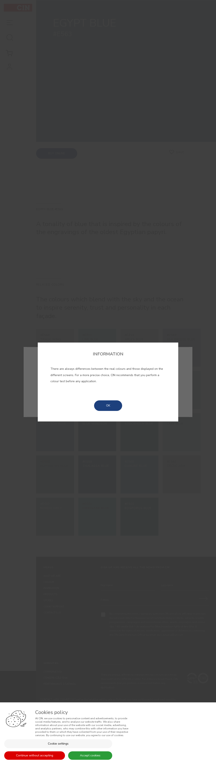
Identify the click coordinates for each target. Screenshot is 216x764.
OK (108, 406)
